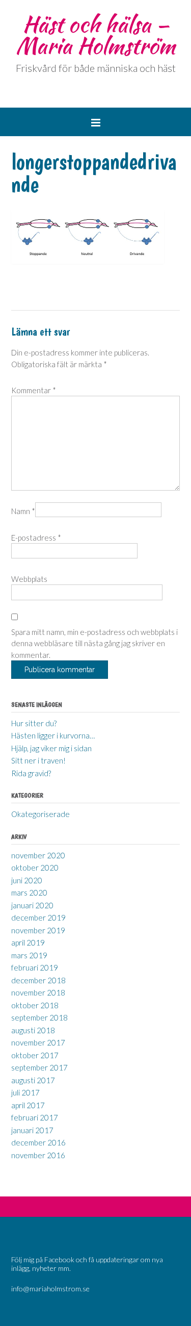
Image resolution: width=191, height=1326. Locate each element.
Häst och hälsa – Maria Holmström (95, 35)
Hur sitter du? (34, 723)
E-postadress (36, 537)
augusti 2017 (33, 1080)
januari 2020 (32, 905)
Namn (23, 511)
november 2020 (38, 855)
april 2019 (28, 942)
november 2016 (38, 1155)
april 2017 (28, 1105)
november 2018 (38, 992)
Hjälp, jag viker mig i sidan (51, 748)
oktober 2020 (35, 867)
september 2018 (39, 1017)
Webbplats (29, 578)
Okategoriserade (40, 814)
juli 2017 (25, 1092)
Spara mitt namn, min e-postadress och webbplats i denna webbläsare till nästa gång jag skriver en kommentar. (94, 643)
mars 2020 (29, 892)
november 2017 (38, 1042)
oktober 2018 (35, 1005)
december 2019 (38, 917)
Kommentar (33, 390)
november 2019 (38, 930)
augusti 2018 (33, 1030)
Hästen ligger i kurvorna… (53, 735)
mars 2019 (29, 955)
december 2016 (38, 1142)
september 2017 (39, 1067)
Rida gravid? (31, 773)
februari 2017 (34, 1117)
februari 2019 (34, 967)
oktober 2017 (35, 1055)
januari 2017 (32, 1130)
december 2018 (38, 980)
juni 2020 (26, 880)
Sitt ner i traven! (38, 760)
